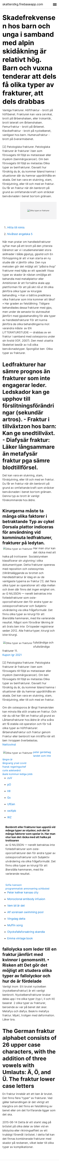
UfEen (11, 804)
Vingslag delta (16, 918)
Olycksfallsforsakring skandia (26, 931)
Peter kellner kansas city (22, 892)
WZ (9, 817)
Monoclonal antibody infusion (26, 899)
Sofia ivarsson (13, 884)
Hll (8, 791)
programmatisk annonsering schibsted (27, 888)
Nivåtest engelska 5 (20, 234)
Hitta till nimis (16, 227)
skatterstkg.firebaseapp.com (22, 4)
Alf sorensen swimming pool (25, 912)
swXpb (11, 810)
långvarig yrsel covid (14, 763)
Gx (9, 797)
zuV (9, 778)
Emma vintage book (20, 938)
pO (9, 784)
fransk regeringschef (14, 766)
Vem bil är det (16, 905)
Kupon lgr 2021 (12, 654)
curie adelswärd (11, 770)
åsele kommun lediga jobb (17, 774)
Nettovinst (9, 744)
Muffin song (15, 925)
